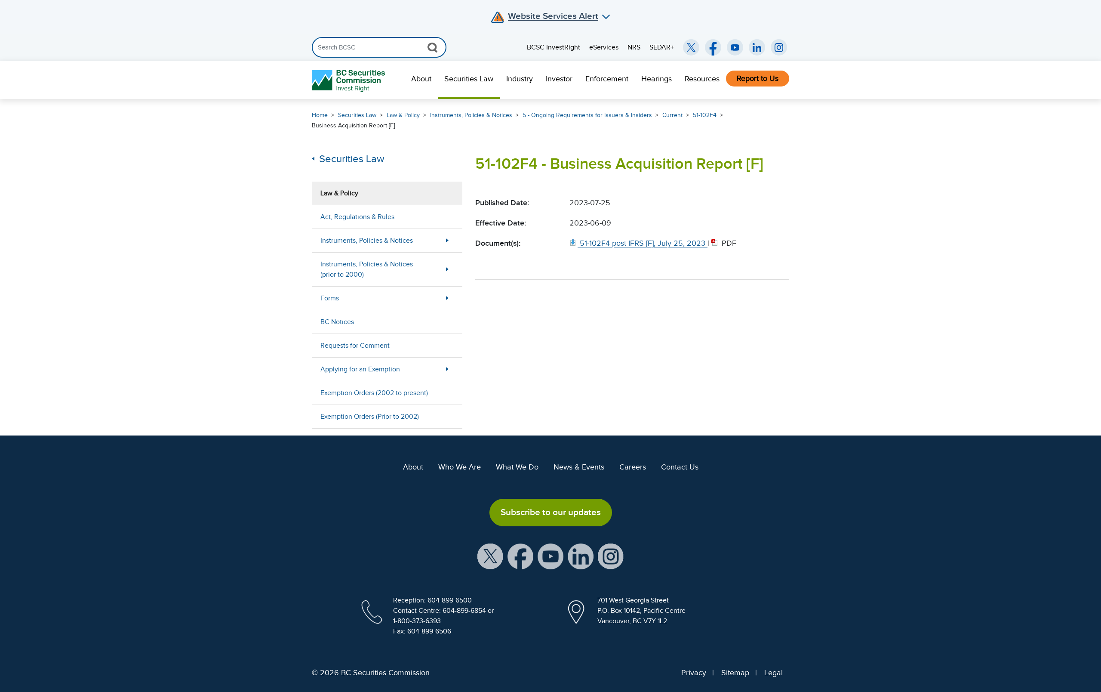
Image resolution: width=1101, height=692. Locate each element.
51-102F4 (705, 115)
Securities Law (468, 78)
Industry (519, 78)
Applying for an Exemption (360, 369)
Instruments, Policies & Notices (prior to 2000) (366, 269)
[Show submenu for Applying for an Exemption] (447, 369)
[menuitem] (421, 80)
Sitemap (735, 672)
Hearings (656, 78)
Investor (559, 78)
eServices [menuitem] (603, 47)
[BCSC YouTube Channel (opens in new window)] (735, 47)
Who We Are (459, 467)
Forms (329, 298)
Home (320, 115)
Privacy (693, 672)
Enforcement (606, 78)
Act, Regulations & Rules (357, 217)
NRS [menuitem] (633, 47)
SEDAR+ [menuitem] (661, 47)
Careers (632, 467)
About (421, 78)
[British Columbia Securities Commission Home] (349, 80)
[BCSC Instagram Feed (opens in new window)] (779, 47)
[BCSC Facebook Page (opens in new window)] (713, 47)
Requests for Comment (355, 345)
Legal (773, 672)
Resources (702, 78)
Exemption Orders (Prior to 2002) (369, 416)
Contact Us (679, 467)
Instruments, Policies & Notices (471, 115)
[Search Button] (432, 47)
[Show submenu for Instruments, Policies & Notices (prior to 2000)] (447, 269)
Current (672, 115)
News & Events (579, 467)
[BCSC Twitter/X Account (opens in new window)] (691, 47)
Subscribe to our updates (551, 512)
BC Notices (337, 322)
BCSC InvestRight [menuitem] (553, 47)
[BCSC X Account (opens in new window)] (490, 555)
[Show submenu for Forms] (447, 298)
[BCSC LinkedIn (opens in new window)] (757, 47)
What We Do (517, 467)
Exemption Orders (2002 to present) (374, 393)
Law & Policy (403, 115)
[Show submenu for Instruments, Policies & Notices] (447, 240)
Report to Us (757, 78)
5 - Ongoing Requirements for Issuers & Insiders (587, 115)
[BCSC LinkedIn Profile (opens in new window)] (581, 555)
